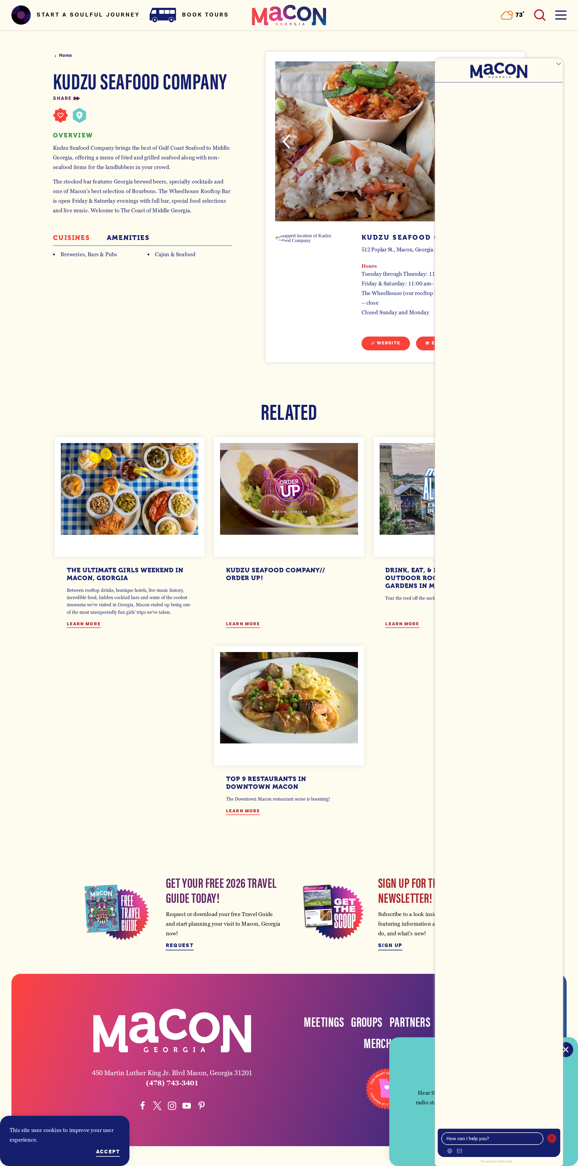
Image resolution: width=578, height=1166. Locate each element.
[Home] (289, 15)
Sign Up (390, 945)
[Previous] (286, 141)
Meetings (324, 1021)
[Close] (565, 1049)
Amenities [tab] (128, 238)
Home (65, 55)
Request (180, 945)
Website (389, 343)
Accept (108, 1151)
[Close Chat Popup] (558, 64)
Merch (377, 1042)
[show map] (79, 115)
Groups (366, 1021)
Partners (410, 1021)
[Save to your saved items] (60, 115)
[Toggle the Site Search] (539, 15)
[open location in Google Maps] (311, 238)
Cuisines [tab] (71, 238)
